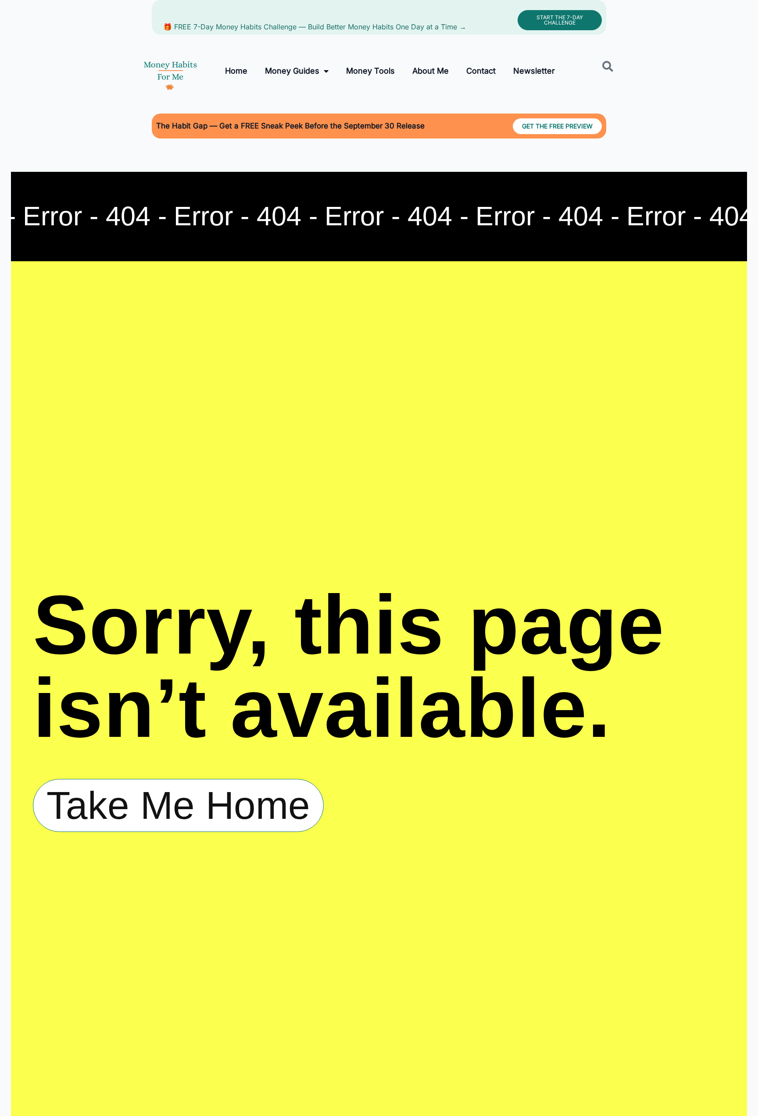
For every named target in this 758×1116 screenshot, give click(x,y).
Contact (481, 70)
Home (236, 70)
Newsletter (534, 70)
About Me (430, 70)
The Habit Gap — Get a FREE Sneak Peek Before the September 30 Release (290, 125)
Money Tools (370, 70)
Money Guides (292, 70)
